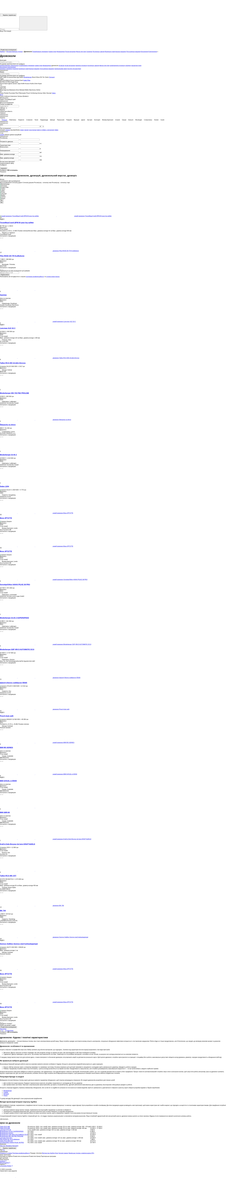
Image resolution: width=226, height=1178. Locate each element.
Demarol (6, 1094)
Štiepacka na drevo (8, 425)
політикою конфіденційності (35, 276)
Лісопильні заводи (99, 51)
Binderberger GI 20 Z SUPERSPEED (14, 618)
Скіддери (89, 51)
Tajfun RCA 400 (5, 1128)
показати (4, 168)
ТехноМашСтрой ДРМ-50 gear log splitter (17, 222)
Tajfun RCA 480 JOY (8, 876)
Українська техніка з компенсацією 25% (81, 1153)
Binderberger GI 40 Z (8, 455)
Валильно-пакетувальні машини (115, 51)
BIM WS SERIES (6, 747)
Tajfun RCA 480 (5, 1126)
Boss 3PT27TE (6, 518)
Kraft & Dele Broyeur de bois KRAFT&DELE (17, 844)
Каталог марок (63, 1153)
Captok (6, 1092)
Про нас (2, 1145)
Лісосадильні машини (133, 51)
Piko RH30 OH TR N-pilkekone (12, 256)
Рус (4, 1150)
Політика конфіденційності (21, 1153)
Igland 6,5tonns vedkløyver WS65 (13, 683)
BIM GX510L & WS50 (8, 781)
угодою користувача (52, 276)
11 (6, 1030)
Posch (6, 1095)
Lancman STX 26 (5, 1130)
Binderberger (8, 1090)
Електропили (152, 51)
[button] (113, 40)
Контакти (15, 1145)
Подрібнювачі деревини (40, 51)
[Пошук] (33, 23)
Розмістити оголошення (8, 1027)
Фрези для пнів (81, 51)
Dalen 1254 (4, 486)
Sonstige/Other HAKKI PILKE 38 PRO (15, 584)
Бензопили (144, 51)
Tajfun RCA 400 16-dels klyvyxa (13, 363)
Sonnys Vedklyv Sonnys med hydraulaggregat (19, 944)
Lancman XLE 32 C (7, 328)
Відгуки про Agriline (48, 1153)
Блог (56, 1153)
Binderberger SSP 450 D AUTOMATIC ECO (17, 649)
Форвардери (61, 51)
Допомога (9, 1145)
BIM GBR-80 (5, 812)
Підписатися (5, 274)
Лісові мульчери (70, 51)
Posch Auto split (6, 716)
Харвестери (52, 51)
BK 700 (3, 911)
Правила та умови (6, 1153)
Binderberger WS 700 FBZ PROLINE (14, 393)
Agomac (3, 295)
